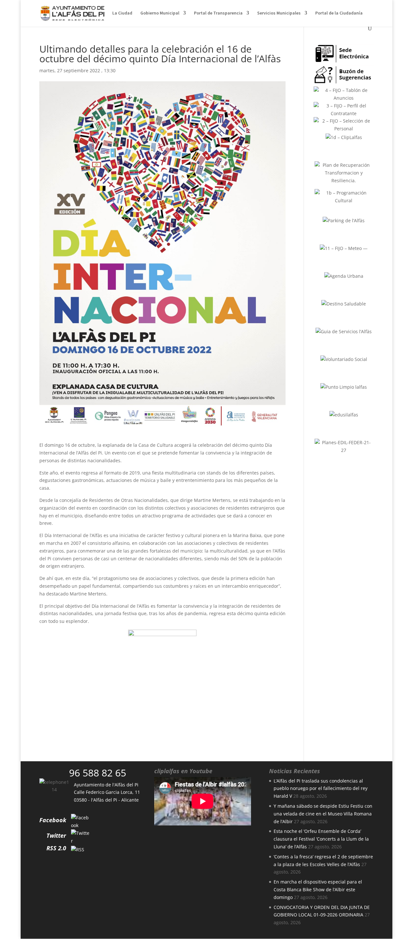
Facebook (52, 820)
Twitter (56, 835)
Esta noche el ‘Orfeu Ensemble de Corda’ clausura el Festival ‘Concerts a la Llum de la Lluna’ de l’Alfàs (321, 839)
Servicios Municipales (279, 13)
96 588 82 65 (97, 772)
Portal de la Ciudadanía (339, 13)
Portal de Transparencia (218, 13)
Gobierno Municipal (159, 13)
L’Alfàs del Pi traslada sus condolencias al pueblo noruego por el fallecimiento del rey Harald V (321, 788)
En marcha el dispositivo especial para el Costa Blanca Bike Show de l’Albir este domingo (318, 889)
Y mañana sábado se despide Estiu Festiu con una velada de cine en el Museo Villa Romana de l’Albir (323, 813)
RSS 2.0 (56, 848)
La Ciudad (122, 13)
